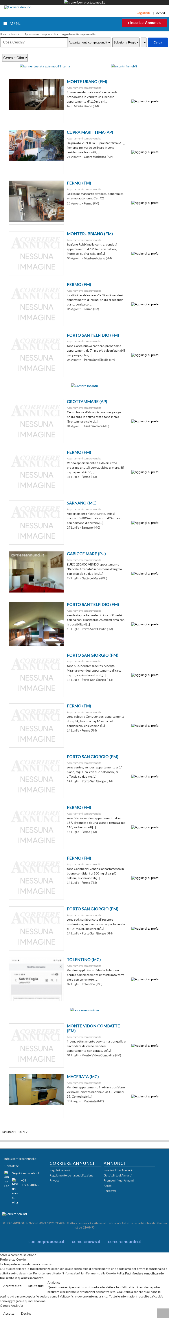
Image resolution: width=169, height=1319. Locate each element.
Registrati (143, 13)
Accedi (160, 13)
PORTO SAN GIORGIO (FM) (92, 655)
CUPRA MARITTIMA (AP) (90, 132)
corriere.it (46, 1241)
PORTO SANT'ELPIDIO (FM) (93, 335)
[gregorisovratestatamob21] (84, 2)
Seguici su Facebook (26, 1173)
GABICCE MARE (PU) (86, 553)
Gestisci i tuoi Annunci (118, 1175)
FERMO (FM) (79, 183)
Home (3, 34)
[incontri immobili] (124, 66)
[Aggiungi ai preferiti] (145, 101)
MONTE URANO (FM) (87, 81)
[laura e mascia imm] (84, 1010)
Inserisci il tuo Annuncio (119, 1170)
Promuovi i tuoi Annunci (119, 1180)
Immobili (15, 34)
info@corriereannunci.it (20, 1158)
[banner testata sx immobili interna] (45, 66)
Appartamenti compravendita (41, 34)
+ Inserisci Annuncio (144, 23)
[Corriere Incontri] (84, 386)
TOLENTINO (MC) (84, 959)
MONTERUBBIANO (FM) (90, 233)
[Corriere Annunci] (17, 7)
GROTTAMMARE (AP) (87, 401)
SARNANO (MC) (82, 502)
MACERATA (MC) (83, 1076)
